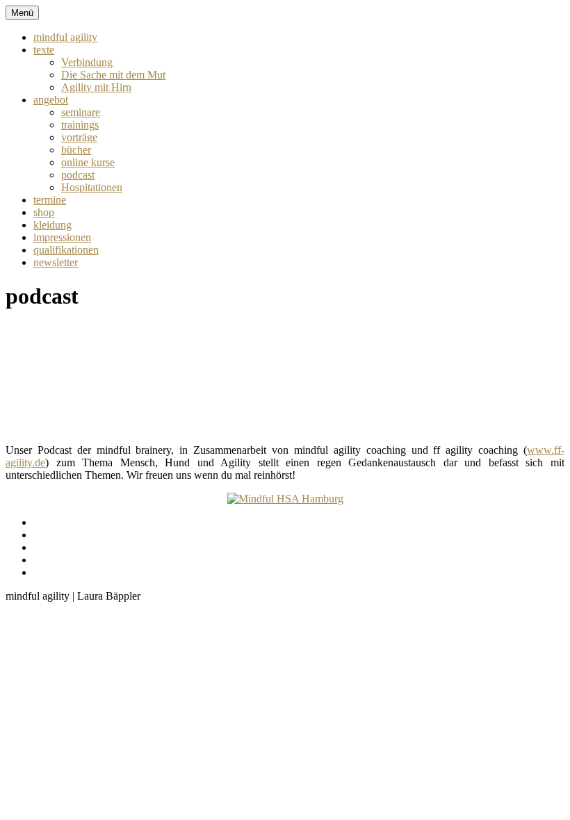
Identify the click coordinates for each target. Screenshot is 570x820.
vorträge (79, 137)
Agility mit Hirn (96, 87)
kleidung (52, 225)
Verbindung (87, 62)
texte (43, 50)
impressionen (62, 237)
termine (49, 200)
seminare (80, 112)
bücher (76, 150)
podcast (78, 175)
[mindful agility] (285, 499)
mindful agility (65, 37)
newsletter (55, 262)
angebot (50, 100)
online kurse (88, 162)
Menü (22, 13)
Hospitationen (91, 187)
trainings (80, 125)
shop (43, 212)
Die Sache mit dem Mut (113, 75)
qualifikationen (66, 250)
